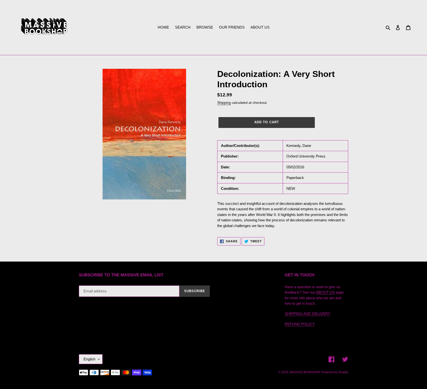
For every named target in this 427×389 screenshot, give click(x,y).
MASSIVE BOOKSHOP (305, 372)
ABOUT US (325, 292)
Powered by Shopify (334, 372)
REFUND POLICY (300, 324)
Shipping (224, 103)
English (89, 359)
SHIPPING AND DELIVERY (307, 314)
